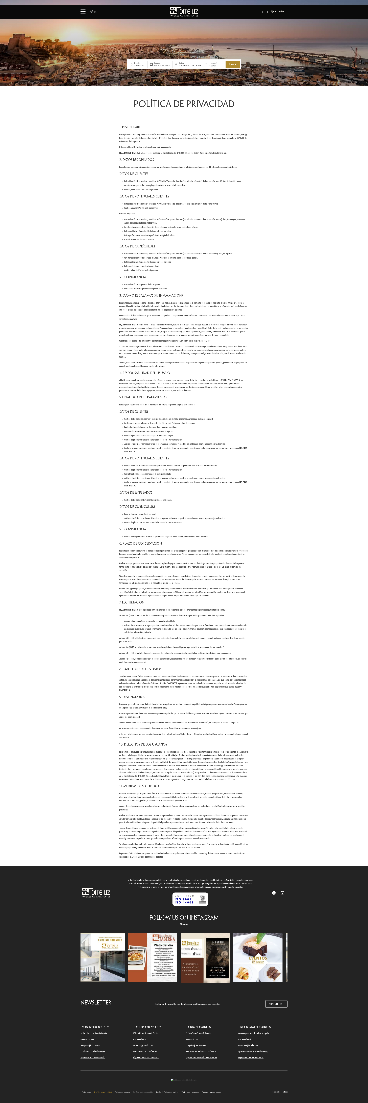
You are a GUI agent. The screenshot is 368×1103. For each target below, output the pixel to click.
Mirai (286, 1092)
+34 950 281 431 (192, 1039)
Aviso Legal (86, 1092)
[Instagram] (282, 892)
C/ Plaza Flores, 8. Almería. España (145, 1033)
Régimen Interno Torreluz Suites (250, 1057)
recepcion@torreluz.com (90, 1045)
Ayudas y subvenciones (211, 1092)
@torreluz (184, 924)
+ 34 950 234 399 (87, 1039)
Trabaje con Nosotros (190, 1092)
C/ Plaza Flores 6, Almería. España (198, 1033)
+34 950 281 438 (244, 1039)
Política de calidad (171, 1092)
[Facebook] (273, 892)
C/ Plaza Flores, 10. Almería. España (93, 1033)
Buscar (233, 64)
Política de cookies (122, 1092)
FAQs (158, 1092)
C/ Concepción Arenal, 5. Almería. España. (253, 1033)
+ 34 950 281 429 (139, 1039)
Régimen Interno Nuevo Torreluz (92, 1057)
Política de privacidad (103, 1092)
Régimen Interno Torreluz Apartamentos (201, 1057)
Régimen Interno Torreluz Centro (146, 1057)
